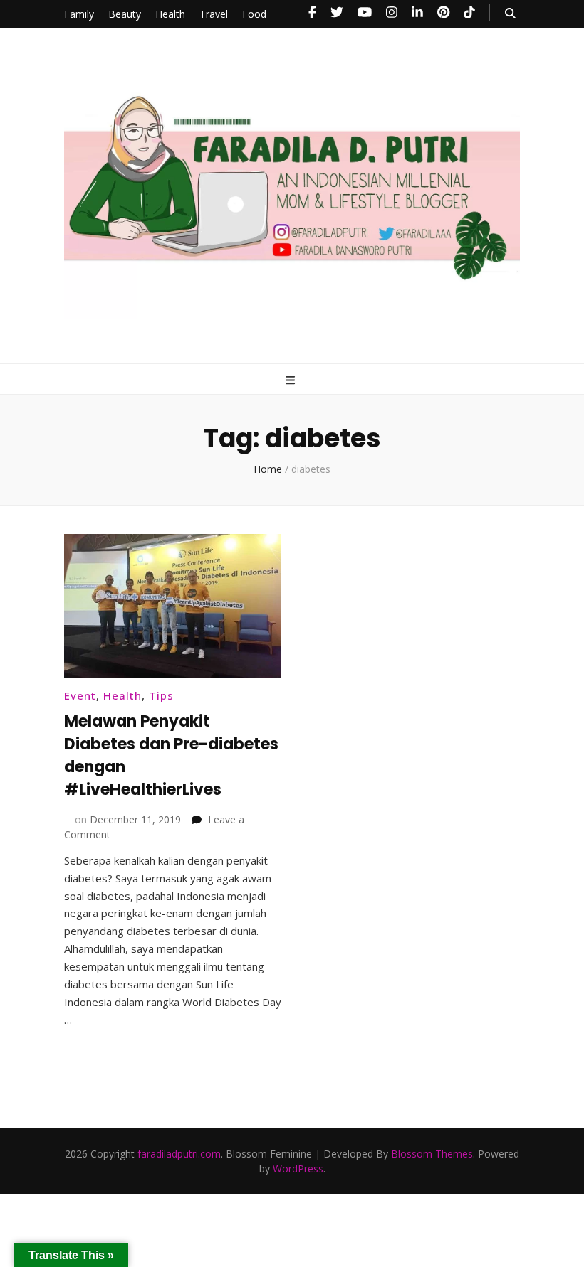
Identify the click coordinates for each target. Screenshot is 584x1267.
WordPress (298, 1168)
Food (254, 14)
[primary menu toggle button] (292, 380)
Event (80, 695)
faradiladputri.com (179, 1153)
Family (79, 14)
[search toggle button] (510, 13)
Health (170, 14)
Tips (161, 695)
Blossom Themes (432, 1153)
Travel (213, 14)
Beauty (124, 14)
